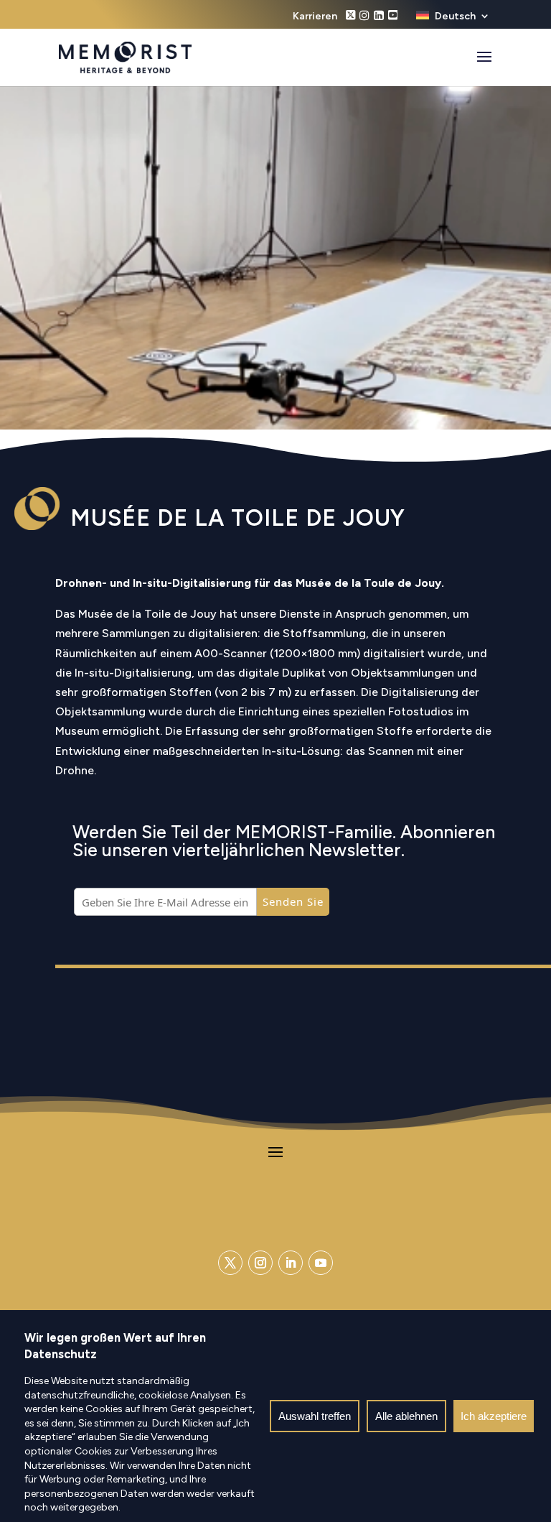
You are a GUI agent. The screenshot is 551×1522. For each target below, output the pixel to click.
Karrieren (315, 16)
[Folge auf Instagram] (260, 1262)
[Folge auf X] (230, 1262)
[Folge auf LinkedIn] (290, 1262)
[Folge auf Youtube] (321, 1262)
